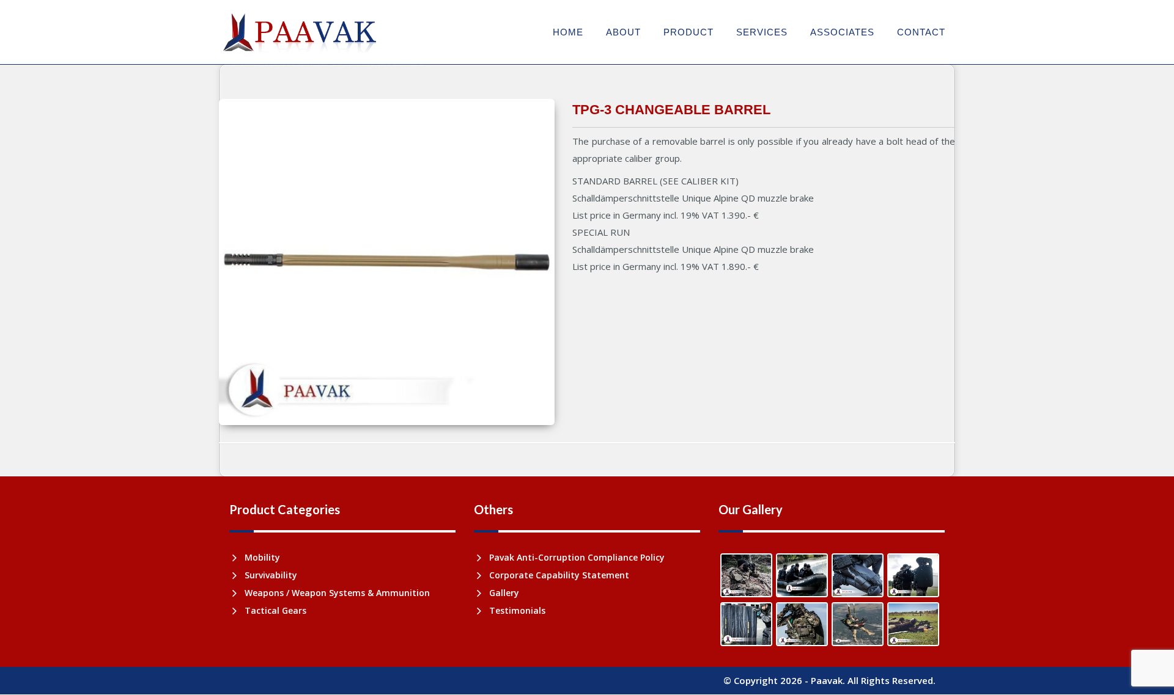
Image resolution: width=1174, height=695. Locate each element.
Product (688, 32)
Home (568, 32)
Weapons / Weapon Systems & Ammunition (337, 593)
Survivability (271, 575)
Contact (921, 32)
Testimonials (517, 610)
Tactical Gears (275, 610)
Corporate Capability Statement (559, 575)
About (623, 32)
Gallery (504, 593)
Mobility (262, 557)
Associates (842, 32)
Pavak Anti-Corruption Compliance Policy (577, 557)
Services (762, 32)
